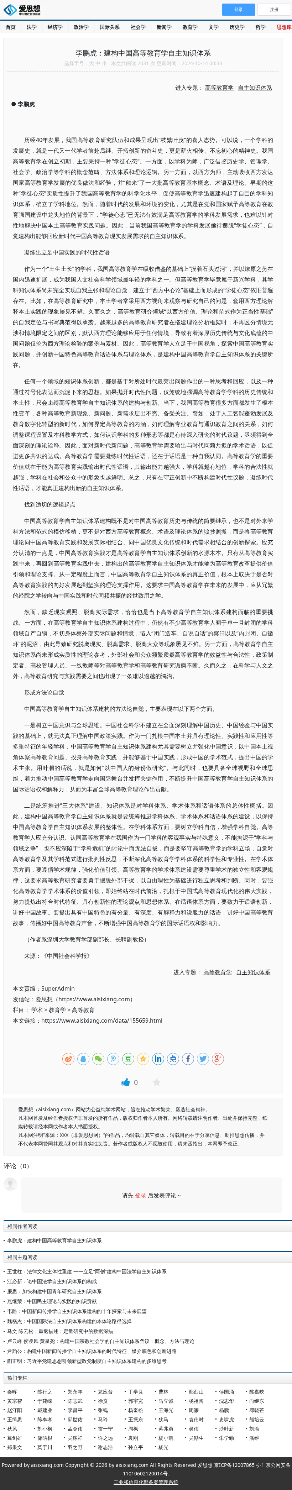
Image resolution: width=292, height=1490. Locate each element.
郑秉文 (14, 1447)
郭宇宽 (135, 1400)
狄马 (163, 1419)
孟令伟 (75, 1428)
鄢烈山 (196, 1391)
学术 (37, 1010)
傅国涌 (226, 1391)
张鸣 (103, 1410)
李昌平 (75, 1410)
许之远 (105, 1437)
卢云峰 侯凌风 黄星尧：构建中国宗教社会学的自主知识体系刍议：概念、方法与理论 (100, 1341)
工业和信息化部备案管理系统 (146, 1482)
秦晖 (12, 1391)
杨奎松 (135, 1410)
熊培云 (256, 1419)
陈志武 (75, 1400)
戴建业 (44, 1410)
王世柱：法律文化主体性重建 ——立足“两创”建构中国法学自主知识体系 (87, 1271)
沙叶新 (226, 1428)
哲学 (261, 26)
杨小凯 (165, 1437)
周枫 (133, 1428)
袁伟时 (196, 1419)
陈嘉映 (256, 1391)
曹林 (163, 1391)
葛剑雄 (14, 1437)
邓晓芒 (256, 1410)
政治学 (81, 26)
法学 (32, 26)
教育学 (190, 26)
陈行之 (44, 1391)
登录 (140, 1195)
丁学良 (135, 1391)
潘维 (254, 1437)
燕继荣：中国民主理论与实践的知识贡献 (52, 1301)
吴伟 (194, 1428)
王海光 (165, 1410)
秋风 (12, 1428)
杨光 (163, 1447)
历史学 (237, 26)
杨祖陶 (196, 1400)
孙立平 (135, 1447)
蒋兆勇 (165, 1428)
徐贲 (103, 1400)
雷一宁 (105, 1428)
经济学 (55, 26)
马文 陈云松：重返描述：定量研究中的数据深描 (60, 1331)
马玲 (103, 1419)
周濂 (194, 1410)
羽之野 (75, 1447)
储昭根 (44, 1437)
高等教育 (83, 1010)
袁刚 (133, 1437)
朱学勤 (226, 1437)
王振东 (135, 1419)
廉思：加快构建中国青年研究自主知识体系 (54, 1291)
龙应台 (105, 1391)
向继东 (256, 1400)
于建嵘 (44, 1400)
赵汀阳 (14, 1410)
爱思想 (24, 11)
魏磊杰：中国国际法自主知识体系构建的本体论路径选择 (69, 1321)
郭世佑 (75, 1419)
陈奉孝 (44, 1419)
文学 (214, 26)
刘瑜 (254, 1428)
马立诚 (165, 1400)
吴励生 (196, 1437)
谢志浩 (105, 1447)
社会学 (138, 26)
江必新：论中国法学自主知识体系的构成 (52, 1281)
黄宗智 (14, 1400)
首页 (11, 26)
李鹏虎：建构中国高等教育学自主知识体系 (54, 1240)
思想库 (284, 26)
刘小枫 (44, 1428)
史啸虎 (226, 1419)
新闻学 (164, 26)
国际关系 (110, 26)
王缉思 (14, 1419)
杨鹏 (224, 1410)
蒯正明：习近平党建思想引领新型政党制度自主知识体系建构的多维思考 (87, 1361)
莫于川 (44, 1447)
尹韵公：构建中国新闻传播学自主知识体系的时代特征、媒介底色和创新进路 (92, 1351)
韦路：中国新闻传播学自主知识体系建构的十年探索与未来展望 (77, 1311)
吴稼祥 (75, 1437)
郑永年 (75, 1391)
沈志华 (226, 1400)
